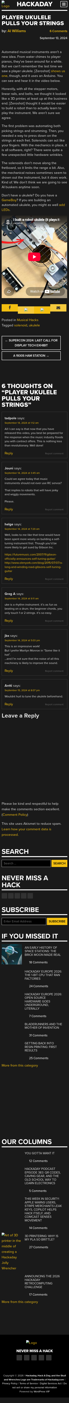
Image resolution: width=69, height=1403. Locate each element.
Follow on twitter (11, 896)
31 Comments (37, 1035)
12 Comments (38, 1161)
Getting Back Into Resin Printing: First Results (41, 1046)
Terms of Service (29, 1383)
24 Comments (38, 986)
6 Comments (58, 31)
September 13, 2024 (53, 38)
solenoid (20, 325)
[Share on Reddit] (19, 37)
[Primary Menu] (63, 4)
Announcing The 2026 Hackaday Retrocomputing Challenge (42, 1281)
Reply (9, 453)
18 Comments (38, 962)
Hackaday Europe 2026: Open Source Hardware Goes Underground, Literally (43, 1001)
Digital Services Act (50, 1383)
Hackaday (34, 4)
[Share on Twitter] (9, 37)
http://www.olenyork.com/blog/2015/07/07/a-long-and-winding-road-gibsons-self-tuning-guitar (34, 567)
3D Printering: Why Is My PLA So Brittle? (41, 1238)
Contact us (30, 896)
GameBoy (9, 200)
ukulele (34, 325)
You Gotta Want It (40, 1153)
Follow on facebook (4, 896)
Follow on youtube (17, 896)
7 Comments (37, 1016)
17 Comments (37, 1295)
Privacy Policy (9, 1383)
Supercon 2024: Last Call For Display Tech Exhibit (31, 342)
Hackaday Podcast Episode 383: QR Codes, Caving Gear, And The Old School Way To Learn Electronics (43, 1176)
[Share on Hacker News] (14, 37)
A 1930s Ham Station (31, 356)
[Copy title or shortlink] (25, 38)
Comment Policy (15, 815)
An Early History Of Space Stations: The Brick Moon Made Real (43, 951)
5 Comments (37, 1191)
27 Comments (38, 1247)
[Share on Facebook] (3, 37)
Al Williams (17, 31)
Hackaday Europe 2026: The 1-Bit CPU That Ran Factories (43, 975)
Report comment (54, 453)
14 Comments (37, 1228)
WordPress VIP (42, 1391)
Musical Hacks (27, 320)
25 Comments (38, 1058)
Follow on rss (23, 896)
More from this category (20, 1065)
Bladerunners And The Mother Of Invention (43, 1026)
